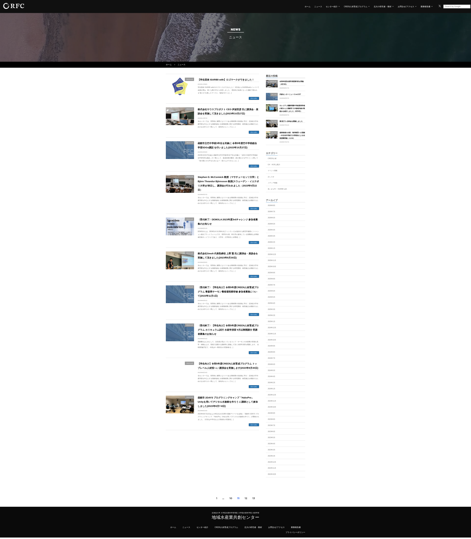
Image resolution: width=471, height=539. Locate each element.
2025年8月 (271, 279)
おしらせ (271, 177)
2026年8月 (271, 205)
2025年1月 (271, 321)
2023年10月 (272, 407)
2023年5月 (271, 437)
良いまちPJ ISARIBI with (277, 189)
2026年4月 (271, 230)
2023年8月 (271, 419)
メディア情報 (272, 183)
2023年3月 (271, 450)
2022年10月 (272, 474)
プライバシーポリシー (295, 532)
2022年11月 (272, 468)
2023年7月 (271, 425)
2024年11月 (272, 334)
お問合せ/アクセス (406, 6)
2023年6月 (271, 431)
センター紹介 (332, 6)
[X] (440, 6)
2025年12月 (272, 254)
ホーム (308, 6)
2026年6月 (271, 218)
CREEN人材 (272, 158)
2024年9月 (271, 346)
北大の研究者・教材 (382, 6)
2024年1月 (271, 389)
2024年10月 (272, 340)
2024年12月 (272, 328)
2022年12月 (272, 462)
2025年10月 (272, 266)
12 (246, 498)
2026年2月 (271, 242)
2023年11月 (272, 401)
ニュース (318, 6)
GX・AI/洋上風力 (274, 164)
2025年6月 (271, 291)
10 (230, 498)
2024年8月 (271, 352)
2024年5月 (271, 370)
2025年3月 (271, 309)
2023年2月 (271, 456)
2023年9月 (271, 413)
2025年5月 (271, 297)
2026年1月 (271, 248)
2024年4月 (271, 376)
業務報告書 (296, 527)
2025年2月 (271, 315)
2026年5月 (271, 224)
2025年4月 (271, 303)
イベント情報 (272, 170)
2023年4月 (271, 444)
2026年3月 (271, 236)
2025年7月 (271, 285)
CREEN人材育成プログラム (355, 6)
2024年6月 (271, 364)
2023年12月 (272, 395)
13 (253, 498)
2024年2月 (271, 382)
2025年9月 (271, 273)
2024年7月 (271, 358)
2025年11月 (272, 260)
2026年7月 (271, 211)
